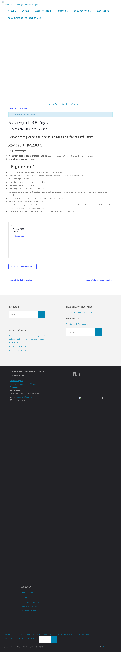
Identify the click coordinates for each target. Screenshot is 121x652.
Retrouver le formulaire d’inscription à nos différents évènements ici (61, 104)
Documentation (66, 635)
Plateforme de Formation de (77, 324)
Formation (49, 635)
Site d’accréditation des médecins (79, 312)
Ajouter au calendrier (23, 266)
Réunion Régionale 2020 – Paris (97, 280)
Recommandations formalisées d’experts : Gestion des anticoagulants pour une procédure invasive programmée (31, 339)
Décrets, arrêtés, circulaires (20, 346)
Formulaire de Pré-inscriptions (19, 638)
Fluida (104, 647)
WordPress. (113, 647)
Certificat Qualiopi (29, 610)
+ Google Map (18, 236)
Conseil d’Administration (20, 280)
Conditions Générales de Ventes (23, 384)
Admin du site (27, 592)
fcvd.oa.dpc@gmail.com (24, 397)
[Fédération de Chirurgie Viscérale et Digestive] (21, 3)
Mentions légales (16, 380)
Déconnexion (27, 597)
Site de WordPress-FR (31, 606)
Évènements (83, 635)
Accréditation (33, 635)
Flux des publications (30, 602)
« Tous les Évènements (18, 108)
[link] (46, 17)
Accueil (7, 635)
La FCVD (18, 635)
